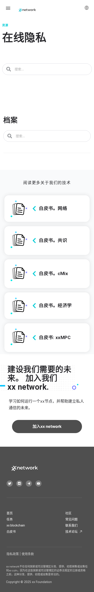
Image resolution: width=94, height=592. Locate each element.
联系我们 (71, 525)
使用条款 (28, 554)
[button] (8, 8)
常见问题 (71, 519)
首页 (10, 513)
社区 (68, 513)
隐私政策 (13, 554)
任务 (10, 519)
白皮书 (11, 531)
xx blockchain (16, 525)
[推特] (10, 483)
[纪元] (19, 483)
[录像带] (38, 483)
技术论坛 (71, 531)
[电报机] (29, 483)
